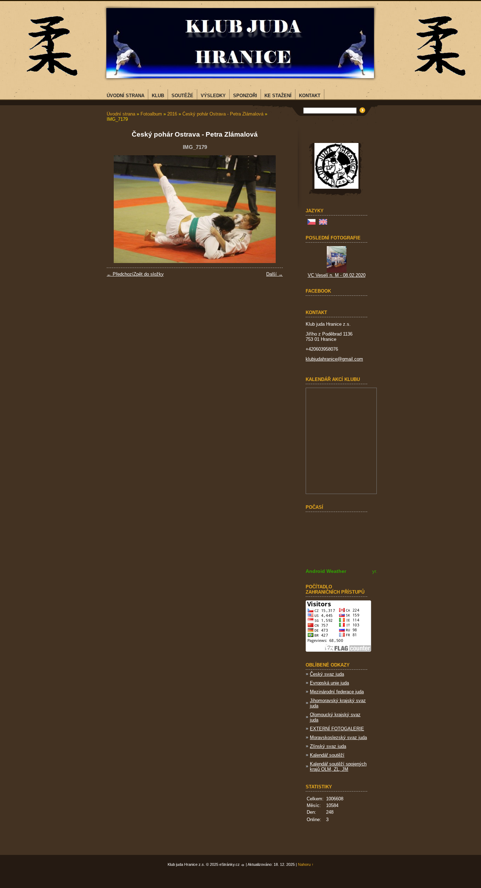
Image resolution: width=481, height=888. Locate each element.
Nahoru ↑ (306, 864)
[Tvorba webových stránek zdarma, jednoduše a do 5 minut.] (243, 865)
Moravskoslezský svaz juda (338, 737)
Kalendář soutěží (327, 755)
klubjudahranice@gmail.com (334, 359)
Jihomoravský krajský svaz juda (338, 703)
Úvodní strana (121, 114)
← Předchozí (120, 274)
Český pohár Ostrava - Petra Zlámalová (222, 114)
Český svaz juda (327, 674)
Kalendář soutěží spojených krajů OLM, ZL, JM (338, 766)
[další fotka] (271, 209)
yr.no (377, 571)
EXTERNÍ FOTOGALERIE (337, 728)
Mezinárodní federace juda (337, 691)
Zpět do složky (148, 274)
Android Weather (326, 571)
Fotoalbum (151, 114)
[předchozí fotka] (118, 209)
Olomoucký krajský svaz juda (335, 717)
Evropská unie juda (329, 683)
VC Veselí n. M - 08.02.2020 (337, 275)
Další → (274, 274)
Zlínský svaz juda (328, 746)
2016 (172, 114)
